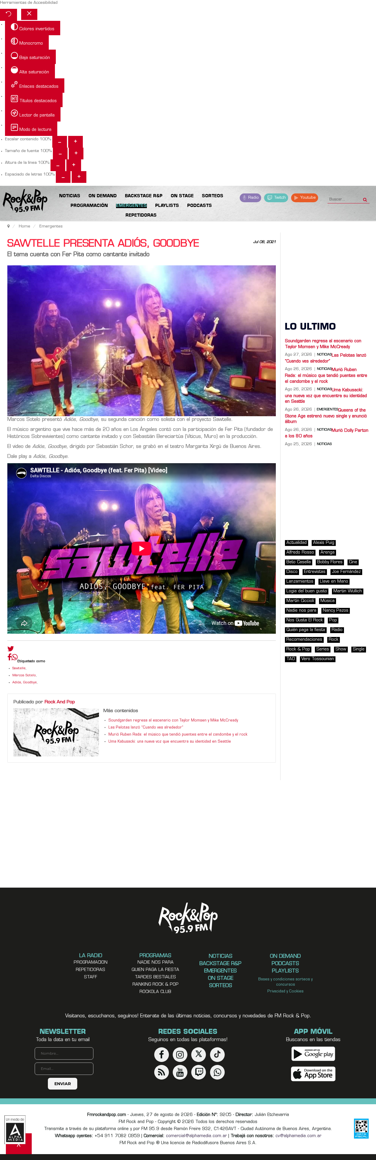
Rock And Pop (60, 702)
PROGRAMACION (91, 962)
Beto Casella (298, 562)
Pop (333, 620)
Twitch (279, 198)
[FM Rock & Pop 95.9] (23, 201)
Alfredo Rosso (300, 552)
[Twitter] (10, 650)
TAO (290, 659)
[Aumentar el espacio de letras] (79, 177)
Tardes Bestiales (155, 977)
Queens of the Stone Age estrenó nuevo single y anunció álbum (326, 416)
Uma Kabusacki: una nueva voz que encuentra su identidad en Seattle (169, 741)
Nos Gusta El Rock (304, 620)
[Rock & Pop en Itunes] (313, 1074)
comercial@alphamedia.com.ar (196, 1136)
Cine (353, 562)
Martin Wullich (347, 591)
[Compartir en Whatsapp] (14, 658)
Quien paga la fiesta (155, 970)
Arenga (327, 552)
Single (359, 649)
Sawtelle (19, 668)
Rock (333, 640)
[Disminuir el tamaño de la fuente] (60, 153)
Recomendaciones (304, 640)
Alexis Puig (323, 543)
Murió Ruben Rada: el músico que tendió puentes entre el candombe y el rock (177, 734)
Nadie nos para (301, 610)
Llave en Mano (334, 581)
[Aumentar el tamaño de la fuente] (76, 153)
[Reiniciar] (8, 15)
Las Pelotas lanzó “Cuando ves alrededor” (145, 727)
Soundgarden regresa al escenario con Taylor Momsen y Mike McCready (173, 720)
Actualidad (296, 543)
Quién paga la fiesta (305, 630)
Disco (292, 572)
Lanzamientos (299, 581)
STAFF (90, 977)
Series (322, 649)
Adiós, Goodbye (24, 682)
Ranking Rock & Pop (155, 984)
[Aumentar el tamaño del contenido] (75, 142)
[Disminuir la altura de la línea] (58, 165)
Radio (253, 198)
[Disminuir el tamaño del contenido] (59, 142)
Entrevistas (314, 572)
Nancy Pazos (335, 610)
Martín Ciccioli (300, 601)
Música (327, 601)
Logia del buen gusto (306, 591)
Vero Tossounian (317, 659)
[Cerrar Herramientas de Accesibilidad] (29, 14)
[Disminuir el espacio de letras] (63, 177)
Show (340, 649)
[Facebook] (9, 658)
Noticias (324, 444)
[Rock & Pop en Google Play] (313, 1054)
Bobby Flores (330, 562)
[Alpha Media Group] (15, 1129)
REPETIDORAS (90, 970)
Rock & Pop (298, 649)
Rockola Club (155, 992)
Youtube (307, 198)
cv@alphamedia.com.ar (298, 1136)
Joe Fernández (346, 572)
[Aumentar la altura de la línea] (73, 165)
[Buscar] (365, 197)
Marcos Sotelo (24, 675)
